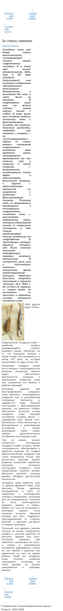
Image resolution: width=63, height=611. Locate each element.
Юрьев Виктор (11, 45)
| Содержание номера (32, 15)
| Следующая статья (8, 28)
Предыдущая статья (8, 16)
